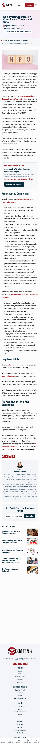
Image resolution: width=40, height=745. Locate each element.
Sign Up (36, 742)
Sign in (20, 5)
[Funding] (19, 740)
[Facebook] (21, 664)
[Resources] (28, 740)
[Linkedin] (16, 664)
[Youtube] (26, 664)
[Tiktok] (24, 664)
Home (3, 742)
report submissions (9, 376)
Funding (18, 742)
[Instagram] (19, 664)
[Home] (3, 740)
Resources (27, 742)
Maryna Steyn (20, 471)
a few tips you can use (16, 365)
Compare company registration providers (18, 179)
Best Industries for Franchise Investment (12, 551)
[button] (36, 5)
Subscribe (29, 516)
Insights (10, 742)
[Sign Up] (36, 740)
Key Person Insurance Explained (10, 570)
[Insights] (11, 740)
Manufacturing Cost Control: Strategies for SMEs (12, 542)
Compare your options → (14, 184)
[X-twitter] (14, 664)
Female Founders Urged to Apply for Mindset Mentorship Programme (11, 560)
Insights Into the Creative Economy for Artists (11, 532)
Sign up (29, 5)
